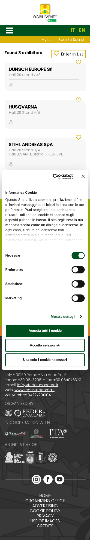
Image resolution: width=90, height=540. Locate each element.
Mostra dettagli (63, 316)
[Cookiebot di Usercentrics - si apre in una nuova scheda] (54, 177)
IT (73, 30)
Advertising (45, 505)
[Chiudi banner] (83, 176)
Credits (45, 526)
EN (82, 30)
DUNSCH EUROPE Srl (31, 69)
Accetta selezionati (45, 345)
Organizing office (45, 500)
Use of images (45, 520)
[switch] (78, 269)
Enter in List (72, 54)
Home (45, 495)
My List (47, 39)
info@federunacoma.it (37, 385)
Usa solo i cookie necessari (45, 360)
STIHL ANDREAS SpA (31, 144)
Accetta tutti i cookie (45, 330)
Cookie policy (45, 510)
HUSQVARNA (23, 107)
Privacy (45, 515)
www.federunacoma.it (35, 390)
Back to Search (72, 39)
